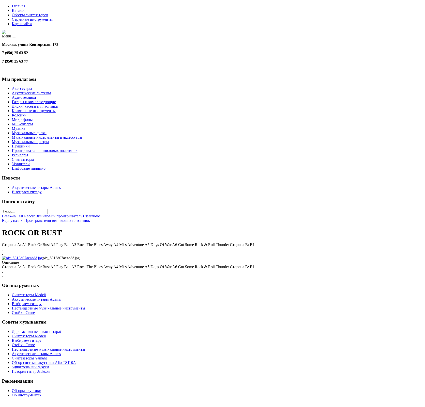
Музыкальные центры (30, 142)
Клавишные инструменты (34, 111)
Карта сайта (22, 24)
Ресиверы (20, 155)
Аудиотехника (24, 97)
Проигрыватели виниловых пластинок (44, 150)
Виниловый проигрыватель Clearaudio (67, 216)
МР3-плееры (22, 124)
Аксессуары (22, 88)
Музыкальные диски (29, 133)
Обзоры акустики (26, 391)
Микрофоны (22, 119)
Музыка (18, 128)
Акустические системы (31, 93)
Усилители (21, 164)
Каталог (18, 10)
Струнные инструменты (32, 19)
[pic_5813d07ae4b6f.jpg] (22, 258)
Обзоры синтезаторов (30, 15)
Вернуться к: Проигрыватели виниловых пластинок (46, 220)
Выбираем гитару (27, 192)
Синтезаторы (23, 159)
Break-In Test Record (18, 216)
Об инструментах (26, 395)
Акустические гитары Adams (36, 187)
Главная (18, 6)
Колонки (19, 115)
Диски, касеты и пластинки (35, 106)
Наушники (21, 146)
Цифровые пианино (29, 168)
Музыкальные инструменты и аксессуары (47, 137)
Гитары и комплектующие (34, 102)
